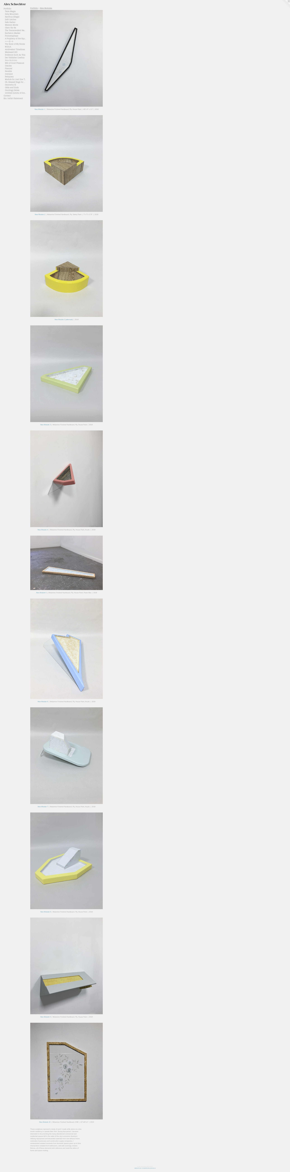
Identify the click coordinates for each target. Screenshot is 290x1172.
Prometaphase (11, 35)
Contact (7, 95)
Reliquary (9, 76)
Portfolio (7, 8)
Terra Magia (10, 11)
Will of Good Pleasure (14, 63)
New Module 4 (43, 530)
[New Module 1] (66, 58)
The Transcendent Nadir (15, 30)
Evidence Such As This (15, 54)
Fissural (8, 68)
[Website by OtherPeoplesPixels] (285, 4)
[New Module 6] (66, 649)
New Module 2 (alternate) (64, 319)
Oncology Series (12, 90)
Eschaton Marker (12, 33)
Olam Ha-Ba (10, 27)
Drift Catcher (10, 19)
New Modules (11, 60)
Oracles (8, 65)
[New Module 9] (66, 966)
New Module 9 (45, 1017)
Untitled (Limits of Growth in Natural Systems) (15, 93)
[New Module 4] (66, 478)
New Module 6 (43, 701)
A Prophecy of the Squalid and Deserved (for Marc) (15, 38)
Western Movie (11, 25)
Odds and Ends (12, 87)
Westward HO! (11, 52)
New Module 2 (40, 214)
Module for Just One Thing (15, 79)
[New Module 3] (66, 373)
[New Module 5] (66, 563)
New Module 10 (44, 1122)
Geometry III (10, 84)
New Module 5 (41, 593)
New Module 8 (45, 912)
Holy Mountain (11, 14)
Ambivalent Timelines (15, 49)
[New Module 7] (66, 755)
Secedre (8, 71)
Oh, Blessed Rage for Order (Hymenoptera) (15, 82)
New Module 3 (45, 425)
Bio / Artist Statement (13, 98)
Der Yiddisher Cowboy (14, 57)
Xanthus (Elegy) (12, 16)
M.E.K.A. (8, 46)
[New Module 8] (66, 861)
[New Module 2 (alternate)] (66, 268)
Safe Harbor (10, 22)
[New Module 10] (66, 1071)
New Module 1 (40, 109)
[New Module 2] (66, 163)
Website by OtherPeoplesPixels (145, 1168)
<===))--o (9, 41)
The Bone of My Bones (15, 44)
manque (9, 74)
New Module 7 (43, 807)
